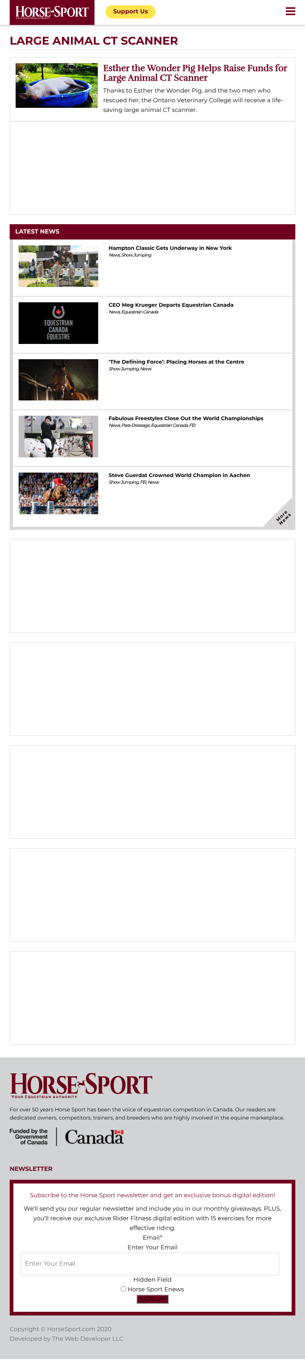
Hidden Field (153, 1280)
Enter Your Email (152, 1247)
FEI (192, 425)
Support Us (130, 11)
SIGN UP (152, 1298)
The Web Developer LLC (87, 1339)
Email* (152, 1237)
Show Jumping (136, 255)
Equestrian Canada (139, 312)
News (114, 255)
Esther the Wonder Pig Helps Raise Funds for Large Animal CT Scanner (195, 72)
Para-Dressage (135, 425)
